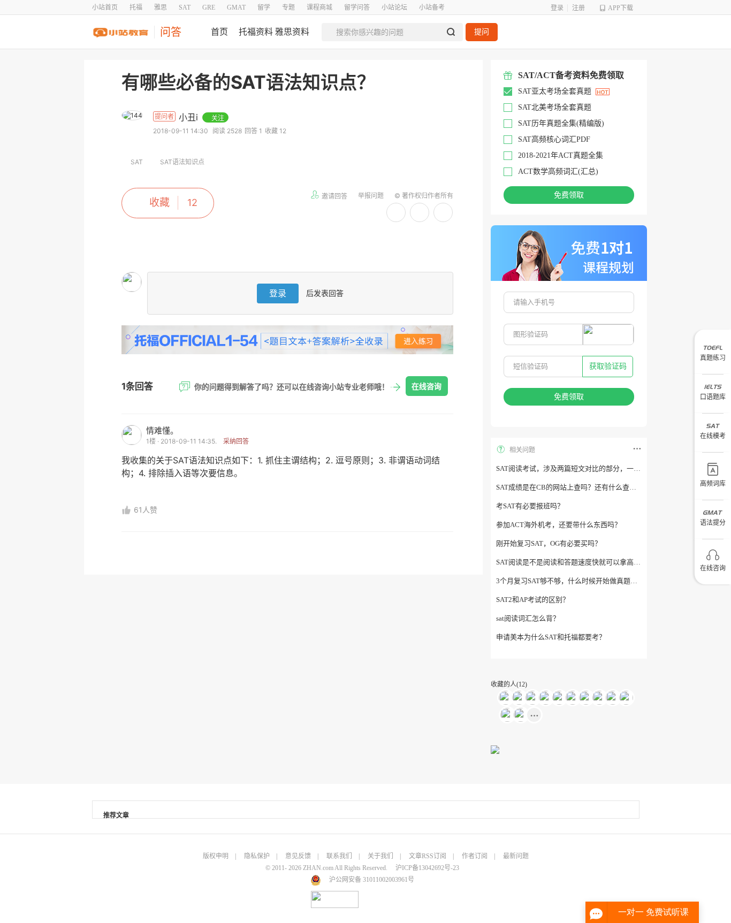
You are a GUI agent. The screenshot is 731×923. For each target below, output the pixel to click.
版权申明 (216, 856)
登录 (557, 8)
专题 (288, 7)
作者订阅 (475, 856)
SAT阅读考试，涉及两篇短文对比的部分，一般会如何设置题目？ (596, 468)
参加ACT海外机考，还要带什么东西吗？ (558, 525)
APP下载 (620, 8)
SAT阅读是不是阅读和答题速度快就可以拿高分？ (572, 562)
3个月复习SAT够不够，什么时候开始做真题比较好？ (577, 581)
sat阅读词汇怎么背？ (528, 618)
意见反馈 (298, 856)
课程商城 (319, 7)
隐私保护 (257, 856)
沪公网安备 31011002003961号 (371, 879)
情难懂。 (162, 430)
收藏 (159, 202)
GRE (208, 7)
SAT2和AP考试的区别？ (532, 600)
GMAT (236, 7)
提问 (481, 32)
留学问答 (357, 7)
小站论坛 (394, 7)
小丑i (190, 117)
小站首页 (105, 7)
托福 (136, 7)
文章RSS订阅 (427, 856)
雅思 (160, 7)
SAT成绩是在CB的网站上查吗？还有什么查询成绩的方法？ (587, 487)
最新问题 (516, 856)
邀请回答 (334, 196)
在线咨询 (426, 386)
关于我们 (380, 856)
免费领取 (569, 195)
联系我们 (339, 856)
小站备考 (432, 7)
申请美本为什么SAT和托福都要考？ (551, 637)
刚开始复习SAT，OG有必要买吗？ (548, 543)
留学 (263, 7)
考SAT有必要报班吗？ (530, 506)
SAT (185, 7)
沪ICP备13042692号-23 (427, 868)
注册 (578, 8)
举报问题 (371, 196)
